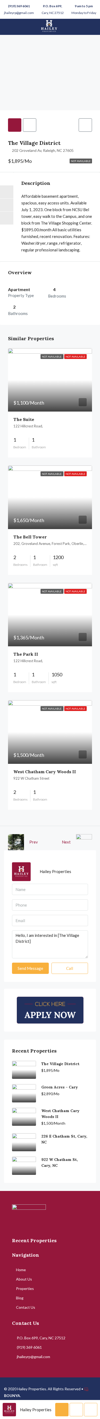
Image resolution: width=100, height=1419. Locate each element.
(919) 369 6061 (19, 6)
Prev (33, 841)
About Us (24, 1279)
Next (66, 841)
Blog (19, 1298)
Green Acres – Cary (59, 1087)
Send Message (30, 968)
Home (21, 1269)
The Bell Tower (30, 537)
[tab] (14, 125)
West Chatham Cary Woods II (44, 771)
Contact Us (25, 1307)
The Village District (60, 1063)
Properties (25, 1288)
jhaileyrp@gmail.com (19, 13)
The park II (25, 654)
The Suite (23, 419)
